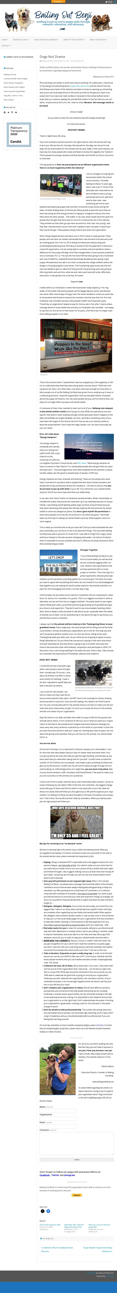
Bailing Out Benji (47, 61)
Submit (76, 1160)
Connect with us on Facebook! (19, 57)
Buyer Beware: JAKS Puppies (14, 87)
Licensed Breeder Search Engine (16, 78)
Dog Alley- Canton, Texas (13, 95)
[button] (61, 185)
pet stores (85, 86)
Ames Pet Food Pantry (73, 40)
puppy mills (75, 86)
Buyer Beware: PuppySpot (13, 83)
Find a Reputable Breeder (45, 40)
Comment (48, 1130)
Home (4, 40)
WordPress (109, 1276)
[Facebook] (109, 2)
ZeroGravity (91, 1273)
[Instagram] (111, 2)
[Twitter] (106, 2)
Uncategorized (48, 1238)
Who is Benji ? (9, 100)
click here (100, 1025)
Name (46, 1107)
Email (46, 1122)
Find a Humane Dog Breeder (14, 91)
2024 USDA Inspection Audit (50, 1225)
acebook (45, 1175)
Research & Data (20, 40)
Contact (5, 46)
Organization (46, 1114)
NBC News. (82, 463)
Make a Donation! (97, 40)
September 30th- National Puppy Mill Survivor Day (73, 1226)
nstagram (70, 1175)
